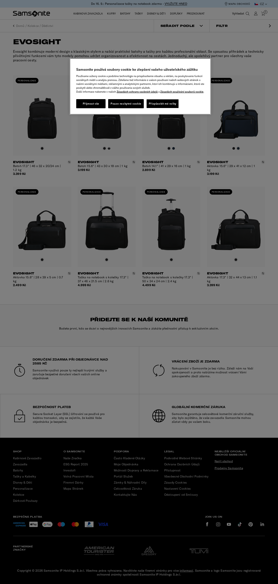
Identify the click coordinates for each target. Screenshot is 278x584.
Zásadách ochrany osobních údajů (137, 91)
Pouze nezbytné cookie (126, 103)
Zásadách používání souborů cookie (182, 91)
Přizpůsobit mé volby (162, 103)
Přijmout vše (91, 103)
